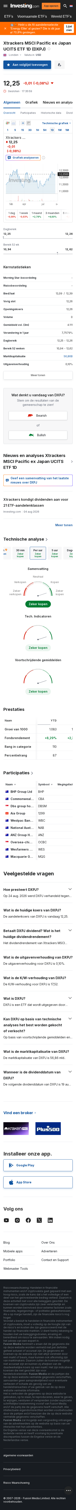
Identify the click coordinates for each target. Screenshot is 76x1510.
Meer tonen (38, 375)
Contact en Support (55, 1260)
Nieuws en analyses (59, 102)
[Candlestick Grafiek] (7, 123)
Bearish (41, 415)
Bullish (41, 435)
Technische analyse (23, 539)
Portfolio (9, 1260)
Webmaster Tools (15, 1268)
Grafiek (31, 102)
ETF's (8, 16)
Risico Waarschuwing (16, 1482)
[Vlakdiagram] (13, 123)
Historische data (51, 112)
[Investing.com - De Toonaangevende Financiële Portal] (25, 5)
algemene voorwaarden (18, 1455)
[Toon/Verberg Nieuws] (28, 123)
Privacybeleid (11, 1469)
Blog (6, 1242)
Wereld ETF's (61, 16)
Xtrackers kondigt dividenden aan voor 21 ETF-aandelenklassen (35, 502)
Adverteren (49, 1251)
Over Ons (48, 1242)
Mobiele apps (13, 1251)
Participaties (28, 112)
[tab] (20, 553)
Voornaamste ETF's (32, 16)
